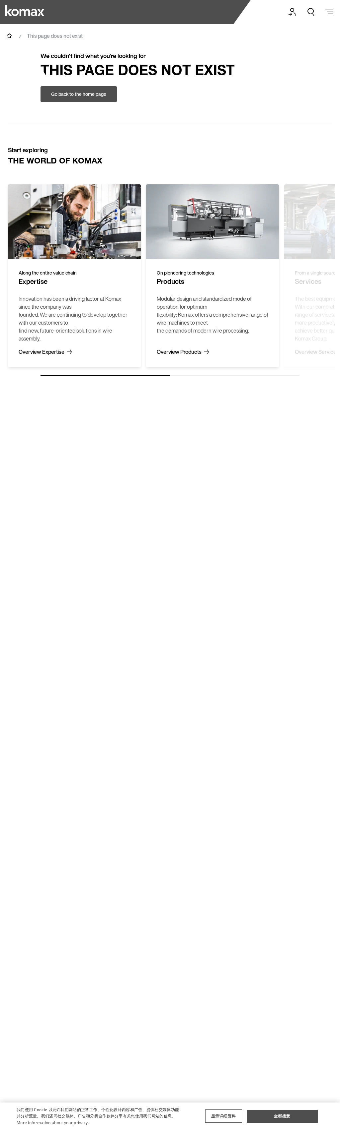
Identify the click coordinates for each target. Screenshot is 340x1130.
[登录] (292, 12)
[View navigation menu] (329, 12)
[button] (223, 1116)
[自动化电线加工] (24, 10)
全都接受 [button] (282, 1116)
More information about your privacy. (53, 1122)
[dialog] (170, 1116)
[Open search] (311, 12)
